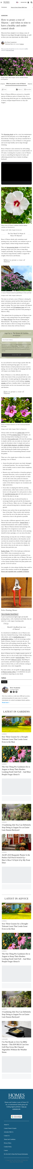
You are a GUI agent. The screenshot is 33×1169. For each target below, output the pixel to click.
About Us (6, 1124)
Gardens (4, 15)
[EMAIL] (16, 692)
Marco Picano (8, 319)
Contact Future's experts (10, 1128)
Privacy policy (7, 1143)
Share (5, 89)
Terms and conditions (9, 1139)
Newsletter (28, 89)
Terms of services (19, 344)
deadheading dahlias (7, 639)
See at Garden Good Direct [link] (10, 614)
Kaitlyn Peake (5, 551)
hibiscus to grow (16, 659)
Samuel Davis (24, 522)
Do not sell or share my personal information (16, 1154)
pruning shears (16, 435)
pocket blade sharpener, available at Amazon (17, 445)
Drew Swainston (12, 42)
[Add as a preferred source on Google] (16, 1116)
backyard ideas (20, 657)
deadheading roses (18, 637)
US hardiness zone (18, 307)
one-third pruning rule (11, 494)
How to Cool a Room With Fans (19, 7)
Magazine (24, 2)
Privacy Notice (15, 346)
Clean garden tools (12, 439)
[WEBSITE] (14, 692)
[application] (16, 172)
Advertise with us (8, 1132)
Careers (6, 1150)
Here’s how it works (10, 50)
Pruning (4, 681)
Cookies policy (8, 1146)
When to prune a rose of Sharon (16, 84)
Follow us (20, 89)
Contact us (7, 1135)
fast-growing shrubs (12, 247)
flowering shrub (8, 134)
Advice (22, 44)
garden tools (21, 432)
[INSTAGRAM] (11, 692)
